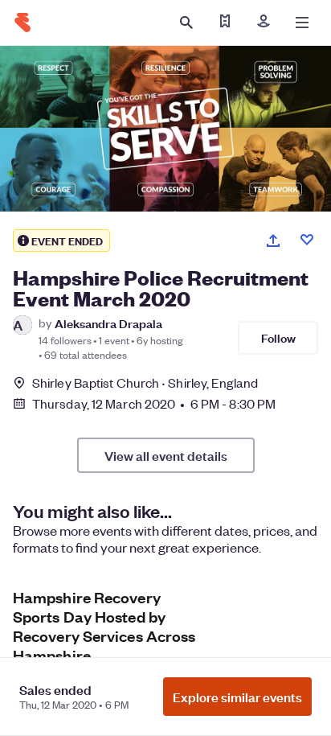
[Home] (22, 22)
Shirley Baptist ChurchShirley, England (145, 382)
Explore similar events (237, 696)
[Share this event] (273, 240)
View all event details (165, 455)
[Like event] (307, 239)
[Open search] (186, 22)
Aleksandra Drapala (108, 323)
